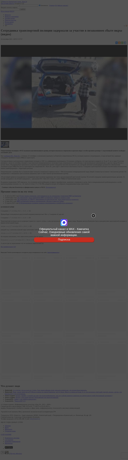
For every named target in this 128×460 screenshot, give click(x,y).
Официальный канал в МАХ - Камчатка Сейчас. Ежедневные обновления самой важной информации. (64, 232)
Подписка (64, 239)
